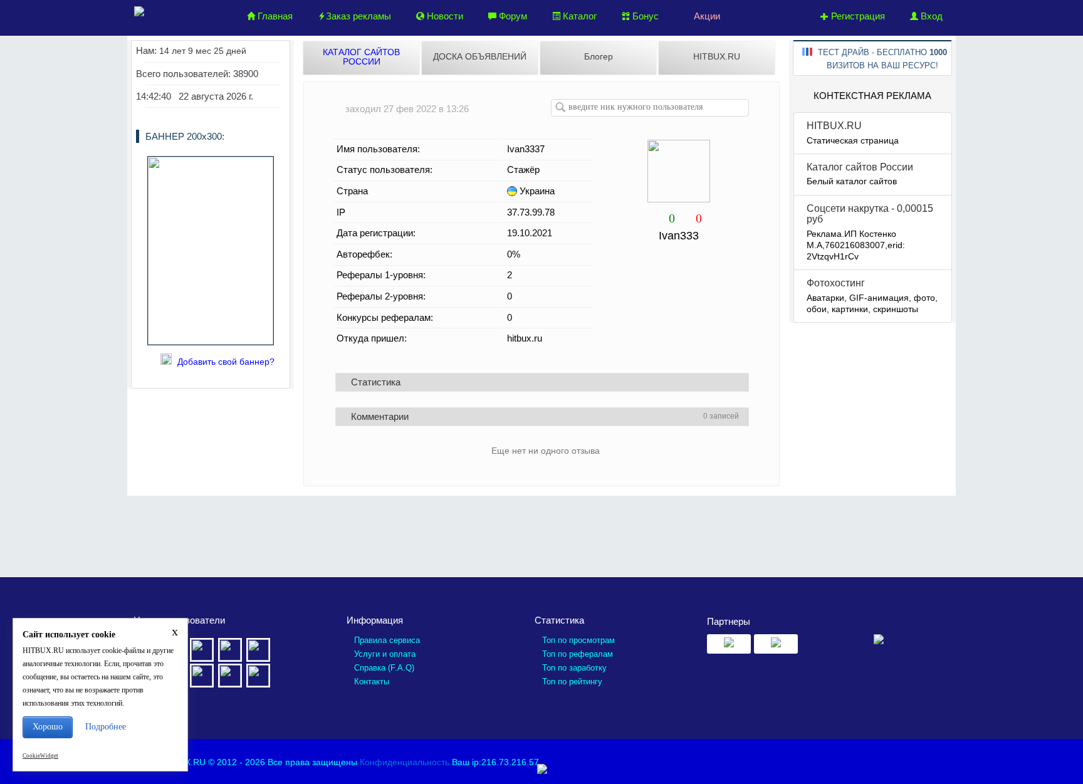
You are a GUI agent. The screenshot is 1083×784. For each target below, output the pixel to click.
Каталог (578, 16)
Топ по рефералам (577, 654)
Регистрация (857, 16)
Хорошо (48, 726)
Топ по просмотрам (578, 640)
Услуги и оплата (385, 654)
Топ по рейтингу (572, 681)
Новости (443, 16)
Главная (274, 16)
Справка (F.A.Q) (384, 667)
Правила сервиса (387, 640)
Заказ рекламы (358, 16)
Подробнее (105, 726)
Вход (930, 16)
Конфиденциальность (404, 762)
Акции (705, 16)
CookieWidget (40, 756)
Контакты (371, 681)
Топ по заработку (574, 667)
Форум (511, 16)
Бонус (644, 16)
